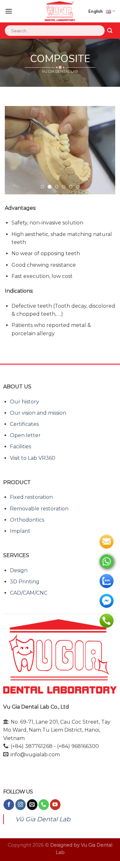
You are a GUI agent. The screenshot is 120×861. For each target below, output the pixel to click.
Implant (20, 531)
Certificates (24, 424)
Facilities (20, 446)
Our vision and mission (38, 413)
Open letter (25, 435)
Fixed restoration (31, 497)
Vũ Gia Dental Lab (42, 819)
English (95, 11)
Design (19, 570)
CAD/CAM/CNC (28, 593)
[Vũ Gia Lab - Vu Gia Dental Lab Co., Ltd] (60, 11)
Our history (24, 402)
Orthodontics (27, 520)
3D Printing (24, 582)
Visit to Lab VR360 (32, 458)
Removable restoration (39, 509)
